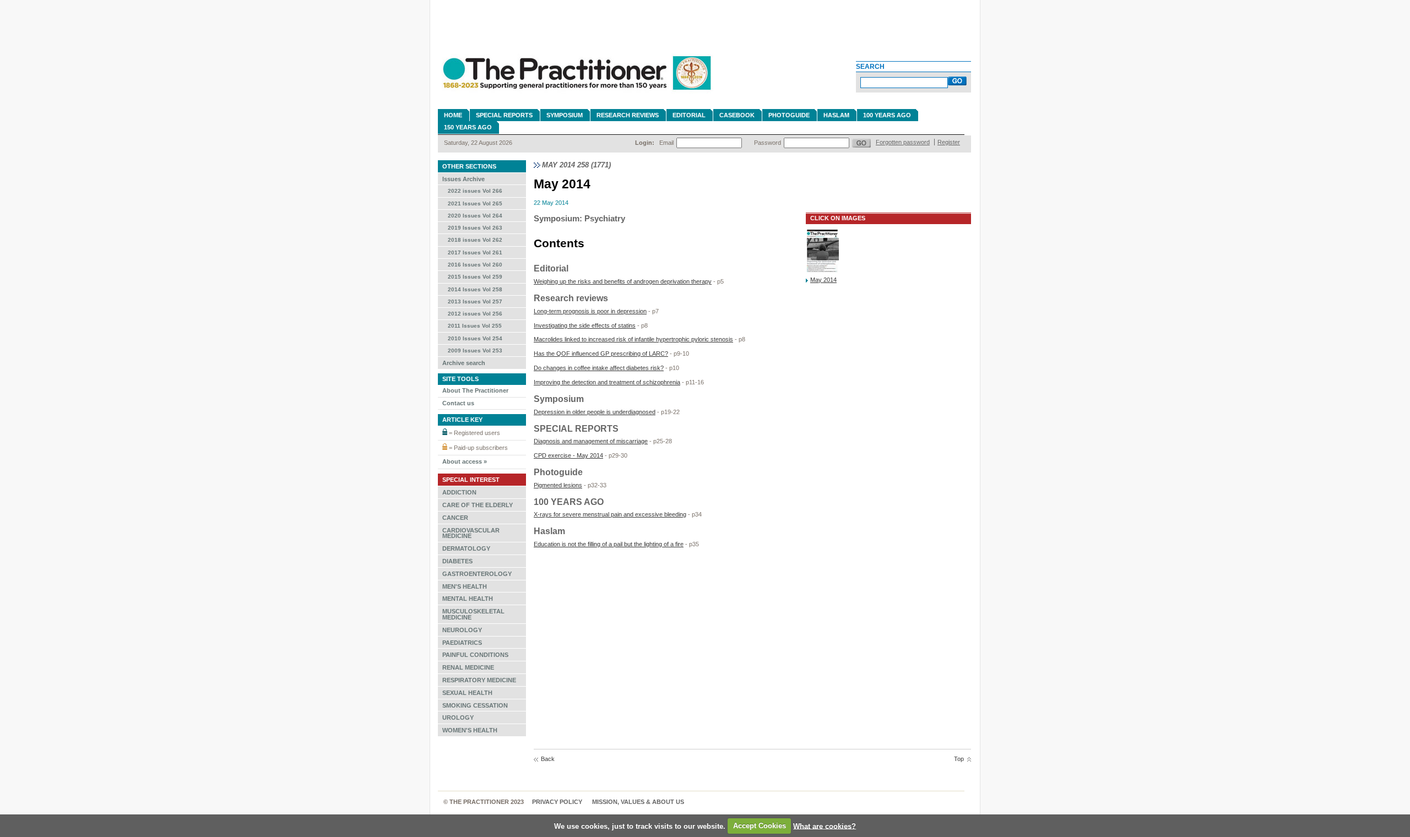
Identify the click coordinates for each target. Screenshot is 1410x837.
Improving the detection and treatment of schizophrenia (607, 382)
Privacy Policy (557, 801)
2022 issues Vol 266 (475, 191)
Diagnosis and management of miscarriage (591, 441)
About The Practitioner (475, 390)
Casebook (737, 115)
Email (666, 142)
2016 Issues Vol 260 (475, 265)
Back (548, 759)
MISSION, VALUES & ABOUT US (638, 801)
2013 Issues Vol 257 (475, 301)
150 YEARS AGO (468, 127)
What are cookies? (824, 826)
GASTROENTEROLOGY (477, 573)
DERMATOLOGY (466, 548)
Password (767, 142)
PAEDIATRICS (462, 642)
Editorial (689, 115)
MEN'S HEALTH (464, 586)
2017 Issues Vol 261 (475, 252)
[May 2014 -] (822, 271)
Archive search (463, 363)
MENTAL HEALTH (467, 598)
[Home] (575, 94)
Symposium (564, 115)
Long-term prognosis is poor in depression (590, 311)
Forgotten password (903, 142)
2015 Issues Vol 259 (475, 277)
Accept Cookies (759, 826)
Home (453, 115)
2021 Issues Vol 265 (475, 203)
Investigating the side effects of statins (585, 325)
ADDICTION (459, 492)
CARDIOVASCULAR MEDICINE (471, 533)
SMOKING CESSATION (475, 705)
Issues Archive (463, 179)
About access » (464, 461)
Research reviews (627, 115)
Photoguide (789, 115)
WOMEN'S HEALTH (469, 730)
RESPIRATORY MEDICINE (479, 680)
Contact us (458, 403)
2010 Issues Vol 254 (475, 338)
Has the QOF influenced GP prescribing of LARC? (601, 353)
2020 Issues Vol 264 (475, 216)
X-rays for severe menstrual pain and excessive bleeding (610, 514)
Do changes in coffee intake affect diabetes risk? (599, 368)
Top (959, 759)
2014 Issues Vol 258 (475, 289)
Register (948, 142)
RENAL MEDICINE (468, 667)
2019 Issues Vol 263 (475, 228)
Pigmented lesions (558, 485)
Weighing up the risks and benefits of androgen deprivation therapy (623, 281)
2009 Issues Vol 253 (475, 350)
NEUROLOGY (462, 630)
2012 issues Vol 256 (475, 314)
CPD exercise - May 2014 (568, 455)
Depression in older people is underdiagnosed (594, 412)
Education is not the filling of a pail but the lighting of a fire (609, 544)
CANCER (455, 517)
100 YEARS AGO (887, 115)
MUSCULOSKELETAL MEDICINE (473, 614)
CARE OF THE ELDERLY (477, 505)
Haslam (836, 115)
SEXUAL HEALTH (467, 692)
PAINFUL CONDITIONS (475, 654)
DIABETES (457, 561)
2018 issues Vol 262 (475, 240)
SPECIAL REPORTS (504, 115)
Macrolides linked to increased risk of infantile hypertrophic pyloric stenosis (633, 339)
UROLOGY (458, 717)
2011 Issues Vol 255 (475, 326)
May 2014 (823, 279)
